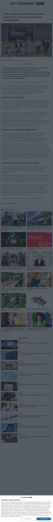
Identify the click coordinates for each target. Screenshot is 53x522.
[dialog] (26, 508)
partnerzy (45, 506)
